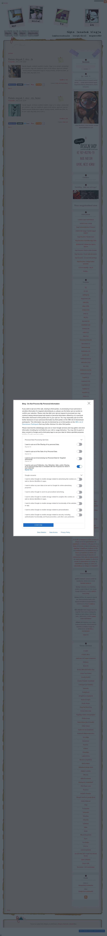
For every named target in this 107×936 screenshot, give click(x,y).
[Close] (90, 404)
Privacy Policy (65, 532)
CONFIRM (38, 525)
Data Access (53, 532)
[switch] (79, 444)
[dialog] (53, 468)
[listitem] (53, 440)
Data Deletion (41, 532)
